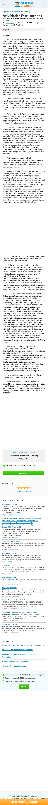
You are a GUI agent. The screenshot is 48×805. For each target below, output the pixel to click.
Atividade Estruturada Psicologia (14, 666)
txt (20, 458)
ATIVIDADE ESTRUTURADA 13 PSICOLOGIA (18, 661)
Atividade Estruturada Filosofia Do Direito (15, 600)
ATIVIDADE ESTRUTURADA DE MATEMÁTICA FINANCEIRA (23, 645)
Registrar (24, 686)
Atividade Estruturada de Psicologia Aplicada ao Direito (19, 612)
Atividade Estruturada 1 (9, 504)
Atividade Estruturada (9, 553)
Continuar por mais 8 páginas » (24, 452)
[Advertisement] (24, 229)
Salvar (25, 473)
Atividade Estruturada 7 (9, 624)
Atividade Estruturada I (9, 578)
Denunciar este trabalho (24, 492)
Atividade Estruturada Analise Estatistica (17, 650)
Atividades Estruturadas (9, 588)
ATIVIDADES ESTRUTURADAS (11, 541)
